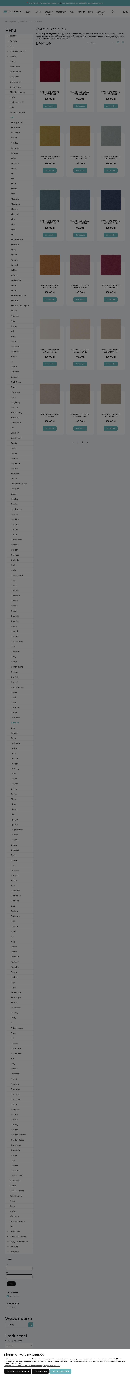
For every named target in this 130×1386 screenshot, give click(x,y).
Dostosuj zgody (40, 1371)
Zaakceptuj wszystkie (60, 1371)
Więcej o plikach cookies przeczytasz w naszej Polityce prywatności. (32, 1366)
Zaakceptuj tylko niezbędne (17, 1371)
